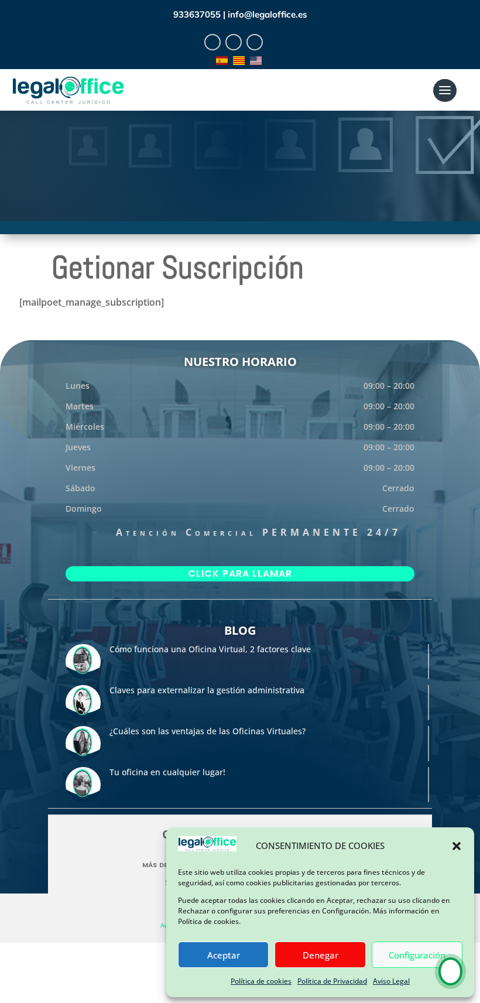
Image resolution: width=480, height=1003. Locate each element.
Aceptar (223, 955)
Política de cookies (261, 981)
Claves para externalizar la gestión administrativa (206, 690)
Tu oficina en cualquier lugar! (167, 772)
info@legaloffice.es (267, 14)
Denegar (320, 955)
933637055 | (200, 14)
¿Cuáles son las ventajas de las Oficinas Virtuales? (207, 731)
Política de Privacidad (332, 981)
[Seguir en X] (233, 42)
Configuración (417, 955)
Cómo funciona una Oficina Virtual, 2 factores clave (210, 649)
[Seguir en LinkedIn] (254, 42)
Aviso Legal (391, 981)
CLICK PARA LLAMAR (240, 573)
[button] (456, 846)
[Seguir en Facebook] (212, 42)
